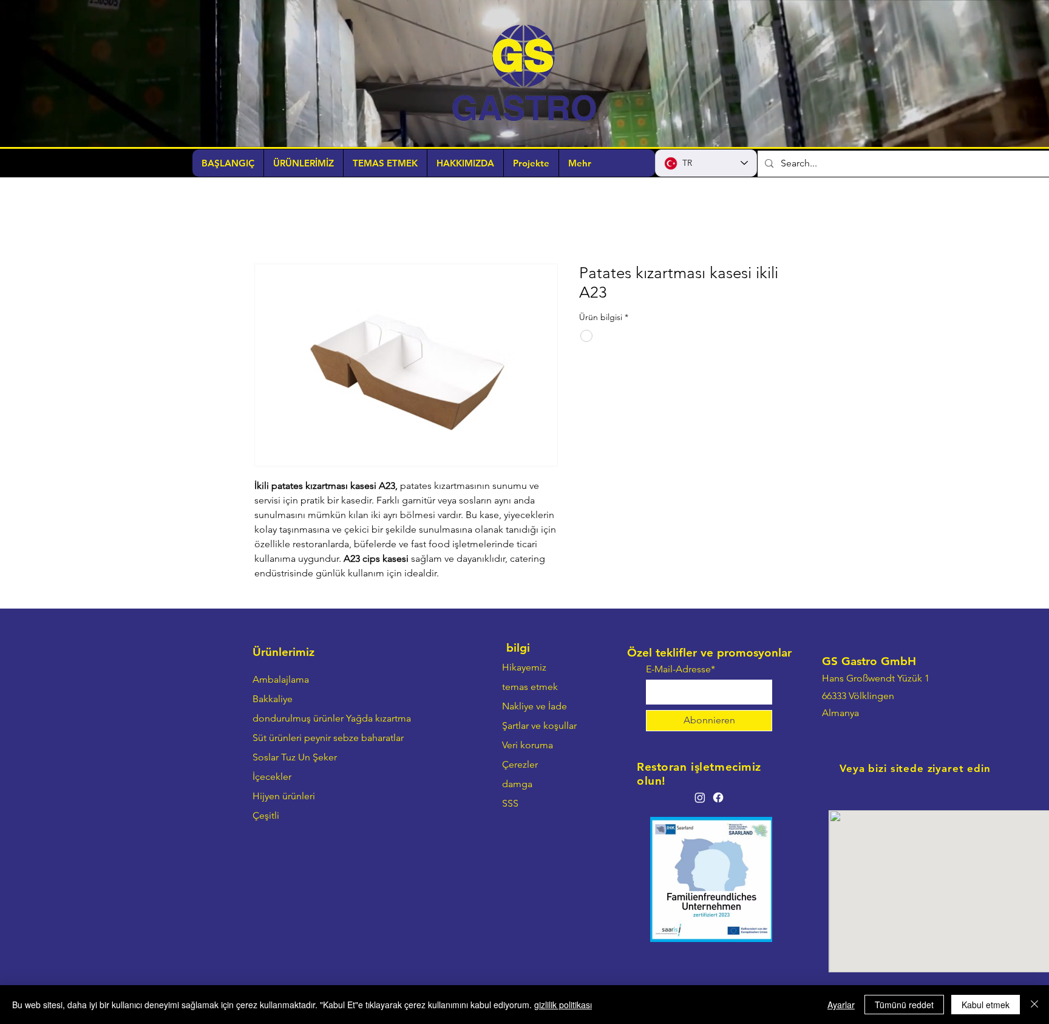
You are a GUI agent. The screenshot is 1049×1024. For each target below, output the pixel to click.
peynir (317, 737)
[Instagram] (700, 797)
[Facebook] (718, 797)
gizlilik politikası (563, 1004)
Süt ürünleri (277, 737)
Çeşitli (266, 815)
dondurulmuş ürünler (298, 718)
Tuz (288, 757)
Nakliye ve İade (534, 706)
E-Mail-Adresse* (680, 669)
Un (304, 757)
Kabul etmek (986, 1004)
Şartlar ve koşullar (539, 725)
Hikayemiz (524, 667)
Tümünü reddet (904, 1004)
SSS (510, 803)
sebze (346, 737)
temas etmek (530, 686)
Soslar (266, 757)
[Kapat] (1034, 1004)
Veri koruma (527, 745)
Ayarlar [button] (841, 1004)
